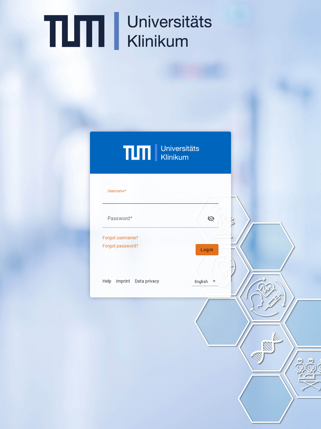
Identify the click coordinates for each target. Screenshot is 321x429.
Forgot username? (120, 238)
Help (107, 281)
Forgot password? (120, 246)
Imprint (123, 281)
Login (207, 249)
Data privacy (147, 281)
